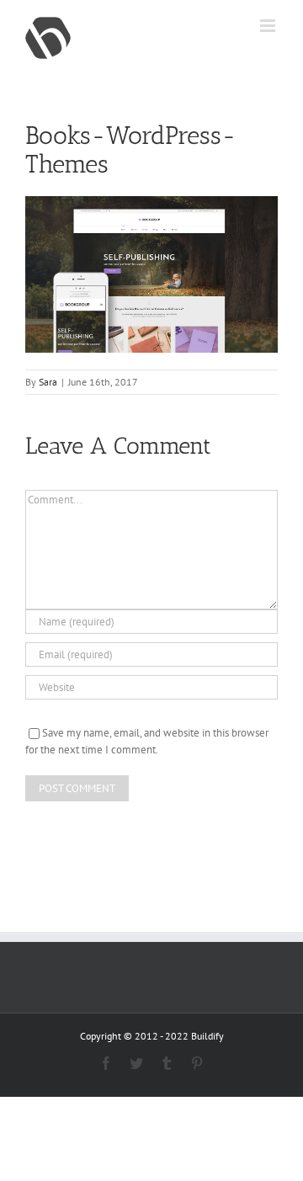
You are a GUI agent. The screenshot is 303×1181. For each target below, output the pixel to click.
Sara (48, 381)
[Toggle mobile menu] (269, 26)
